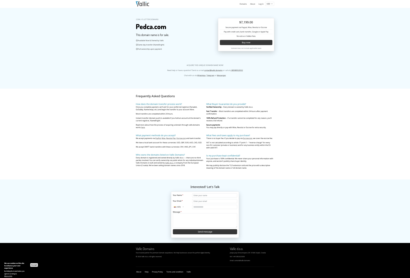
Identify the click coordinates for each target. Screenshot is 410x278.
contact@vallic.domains (213, 70)
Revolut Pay (171, 138)
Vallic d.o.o (169, 163)
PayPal (158, 138)
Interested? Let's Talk (205, 187)
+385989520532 (236, 70)
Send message (205, 231)
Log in (261, 4)
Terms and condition (174, 272)
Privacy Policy (157, 272)
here (143, 127)
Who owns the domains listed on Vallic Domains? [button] (160, 154)
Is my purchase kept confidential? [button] (223, 155)
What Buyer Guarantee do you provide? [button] (226, 104)
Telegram (210, 75)
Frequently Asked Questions (155, 96)
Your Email (177, 201)
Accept (34, 265)
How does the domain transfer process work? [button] (159, 104)
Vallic (189, 272)
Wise (163, 138)
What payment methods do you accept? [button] (156, 135)
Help (147, 272)
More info (8, 276)
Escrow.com (181, 138)
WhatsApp (201, 75)
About (252, 4)
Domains (243, 4)
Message (176, 212)
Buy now (246, 42)
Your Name (177, 195)
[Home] (142, 4)
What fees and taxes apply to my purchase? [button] (228, 135)
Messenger (221, 75)
